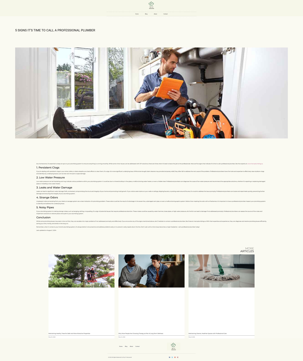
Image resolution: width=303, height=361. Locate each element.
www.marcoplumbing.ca (255, 163)
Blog (146, 14)
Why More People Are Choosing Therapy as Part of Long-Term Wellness (140, 333)
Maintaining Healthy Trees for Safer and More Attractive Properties (69, 333)
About (155, 14)
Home (137, 14)
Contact (165, 14)
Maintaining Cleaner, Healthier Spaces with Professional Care (208, 333)
